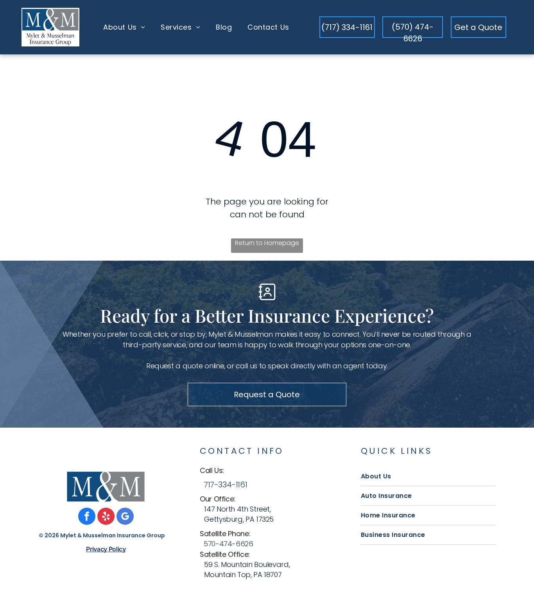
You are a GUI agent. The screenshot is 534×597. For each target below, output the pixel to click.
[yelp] (106, 517)
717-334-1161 (225, 484)
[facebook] (86, 517)
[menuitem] (124, 27)
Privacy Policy (106, 549)
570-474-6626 (228, 544)
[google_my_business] (125, 517)
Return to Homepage (267, 242)
